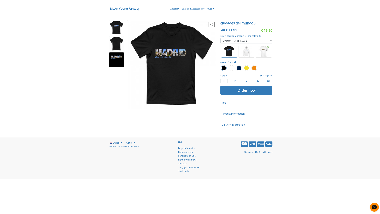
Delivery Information (233, 124)
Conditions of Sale (187, 155)
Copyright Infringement (189, 167)
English (116, 142)
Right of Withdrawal (187, 159)
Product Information (233, 113)
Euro (129, 142)
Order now (246, 90)
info (224, 102)
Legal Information (186, 148)
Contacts (182, 163)
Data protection (185, 152)
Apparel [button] (174, 8)
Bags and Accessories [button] (192, 8)
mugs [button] (209, 8)
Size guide (267, 75)
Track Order (184, 171)
